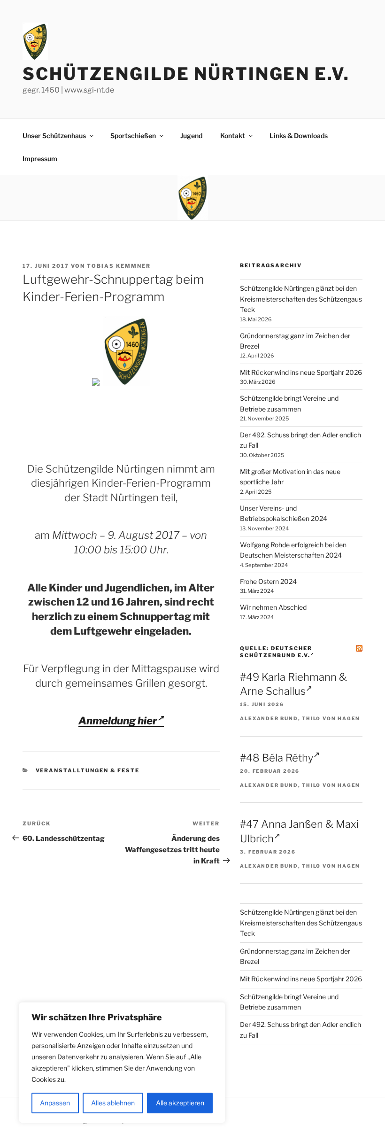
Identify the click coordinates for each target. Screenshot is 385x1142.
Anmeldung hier (117, 721)
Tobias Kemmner (119, 266)
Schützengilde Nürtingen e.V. (186, 73)
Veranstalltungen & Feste (88, 770)
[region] (122, 1062)
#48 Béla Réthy (276, 758)
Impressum (40, 159)
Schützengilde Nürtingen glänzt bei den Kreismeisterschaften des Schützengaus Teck (301, 298)
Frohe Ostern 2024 (268, 581)
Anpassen (55, 1103)
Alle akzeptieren (180, 1103)
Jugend (191, 136)
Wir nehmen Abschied (273, 607)
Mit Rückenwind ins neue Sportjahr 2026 (301, 372)
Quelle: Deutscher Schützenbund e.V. (276, 652)
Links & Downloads (299, 136)
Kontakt (232, 136)
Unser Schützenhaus (54, 136)
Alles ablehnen (113, 1103)
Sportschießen (133, 136)
